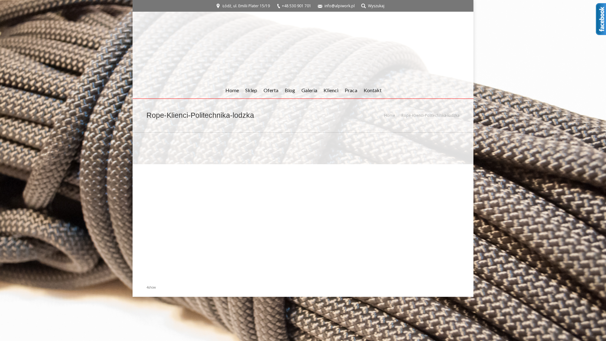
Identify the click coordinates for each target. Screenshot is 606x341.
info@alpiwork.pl (339, 6)
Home (389, 115)
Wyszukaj (376, 6)
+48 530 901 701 (296, 6)
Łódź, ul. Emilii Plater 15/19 (246, 6)
